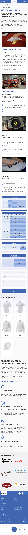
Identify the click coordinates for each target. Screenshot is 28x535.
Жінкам (2, 507)
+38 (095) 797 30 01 (6, 516)
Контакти (16, 510)
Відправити (14, 291)
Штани (15, 500)
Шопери (16, 501)
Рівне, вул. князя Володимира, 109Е (10, 514)
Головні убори (4, 501)
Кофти (2, 500)
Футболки (3, 498)
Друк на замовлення (18, 507)
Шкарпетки (3, 503)
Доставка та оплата (18, 509)
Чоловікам (3, 510)
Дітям (2, 509)
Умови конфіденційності (6, 519)
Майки (15, 498)
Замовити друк (14, 529)
